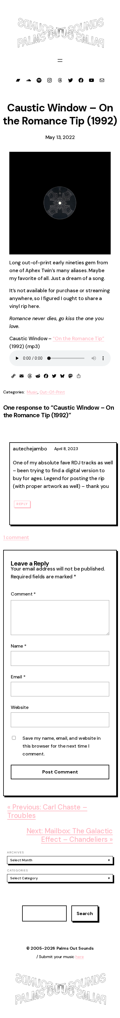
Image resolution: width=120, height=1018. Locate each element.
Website (20, 707)
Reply (22, 504)
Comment (23, 594)
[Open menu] (60, 60)
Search (85, 913)
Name (19, 646)
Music (32, 392)
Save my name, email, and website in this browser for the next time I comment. (61, 746)
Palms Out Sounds (75, 948)
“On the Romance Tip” (78, 338)
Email (18, 677)
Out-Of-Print (52, 392)
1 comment (16, 537)
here (79, 956)
